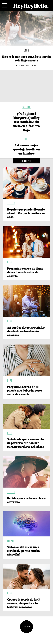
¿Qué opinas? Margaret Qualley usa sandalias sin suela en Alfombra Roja (26, 121)
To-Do (11, 203)
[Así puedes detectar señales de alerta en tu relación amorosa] (26, 301)
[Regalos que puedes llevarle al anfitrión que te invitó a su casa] (26, 183)
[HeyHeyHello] (31, 7)
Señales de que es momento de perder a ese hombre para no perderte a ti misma (26, 442)
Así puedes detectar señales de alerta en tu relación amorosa (26, 331)
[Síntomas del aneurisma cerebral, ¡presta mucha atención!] (26, 523)
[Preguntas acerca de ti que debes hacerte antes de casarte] (26, 242)
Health (11, 541)
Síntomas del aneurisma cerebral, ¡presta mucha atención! (23, 550)
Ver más (26, 627)
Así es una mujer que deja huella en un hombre (26, 149)
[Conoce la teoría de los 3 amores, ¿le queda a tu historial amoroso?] (26, 576)
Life (26, 50)
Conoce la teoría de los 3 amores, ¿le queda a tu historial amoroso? (23, 603)
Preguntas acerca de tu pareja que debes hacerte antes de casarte (24, 390)
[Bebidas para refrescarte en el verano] (26, 472)
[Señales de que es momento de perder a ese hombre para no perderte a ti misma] (26, 416)
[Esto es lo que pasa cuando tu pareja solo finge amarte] (26, 28)
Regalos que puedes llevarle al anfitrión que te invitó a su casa (26, 213)
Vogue (26, 107)
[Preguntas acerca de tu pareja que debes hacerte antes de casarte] (26, 360)
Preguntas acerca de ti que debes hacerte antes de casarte (25, 272)
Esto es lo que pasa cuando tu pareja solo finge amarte (26, 58)
